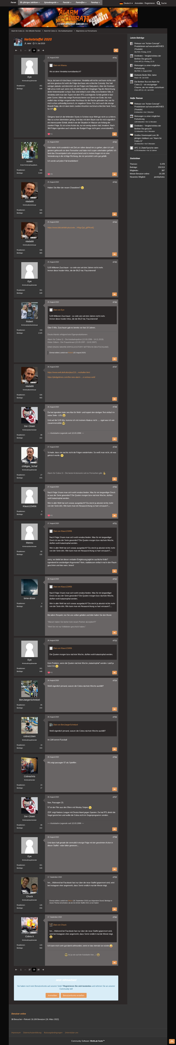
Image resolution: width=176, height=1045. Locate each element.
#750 (115, 487)
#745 (115, 262)
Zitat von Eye (58, 310)
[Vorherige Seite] (16, 50)
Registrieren (150, 3)
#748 (115, 407)
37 (30, 50)
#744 (115, 222)
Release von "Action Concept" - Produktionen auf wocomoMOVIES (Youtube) (149, 46)
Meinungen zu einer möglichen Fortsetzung (147, 66)
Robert (70, 353)
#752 (115, 579)
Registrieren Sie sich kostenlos (77, 986)
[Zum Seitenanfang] (172, 1041)
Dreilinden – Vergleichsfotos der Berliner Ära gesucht (147, 57)
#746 (115, 302)
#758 (115, 837)
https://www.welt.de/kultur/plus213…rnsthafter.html (69, 372)
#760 (115, 917)
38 (34, 50)
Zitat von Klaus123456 (62, 531)
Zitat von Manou (60, 65)
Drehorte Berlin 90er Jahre (145, 75)
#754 (115, 680)
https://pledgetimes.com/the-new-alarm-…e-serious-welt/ (71, 377)
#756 (115, 757)
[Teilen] (116, 50)
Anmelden (139, 3)
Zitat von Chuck (59, 925)
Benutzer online (18, 1014)
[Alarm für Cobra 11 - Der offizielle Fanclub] (88, 17)
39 (38, 50)
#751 (115, 523)
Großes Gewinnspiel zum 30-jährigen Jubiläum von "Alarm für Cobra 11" (148, 138)
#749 (115, 447)
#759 (115, 877)
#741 (115, 58)
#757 (115, 797)
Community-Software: (88, 1041)
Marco (70, 901)
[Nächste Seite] (43, 50)
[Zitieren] (114, 134)
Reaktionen (21, 86)
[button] (126, 3)
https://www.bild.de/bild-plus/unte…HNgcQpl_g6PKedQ (71, 227)
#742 (115, 142)
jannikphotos (159, 177)
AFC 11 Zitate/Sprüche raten (146, 148)
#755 (115, 717)
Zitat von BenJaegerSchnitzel (65, 725)
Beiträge (20, 89)
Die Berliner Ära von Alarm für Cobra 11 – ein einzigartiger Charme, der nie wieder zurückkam (149, 84)
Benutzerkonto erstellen (73, 995)
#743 (115, 182)
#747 (115, 367)
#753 (115, 640)
